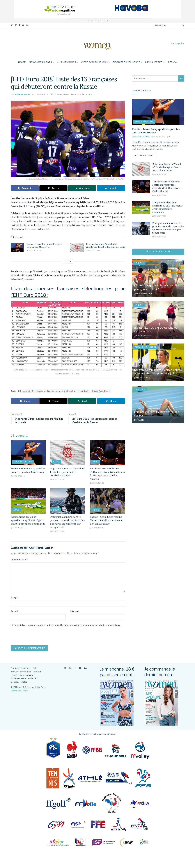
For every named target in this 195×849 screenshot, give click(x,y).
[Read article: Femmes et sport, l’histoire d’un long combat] (158, 404)
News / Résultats (40, 62)
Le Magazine (177, 43)
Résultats (87, 94)
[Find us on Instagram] (16, 25)
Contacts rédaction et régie (24, 668)
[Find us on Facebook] (19, 25)
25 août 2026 (58, 531)
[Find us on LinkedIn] (27, 25)
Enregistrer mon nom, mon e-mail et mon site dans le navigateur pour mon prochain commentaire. (67, 625)
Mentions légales (19, 682)
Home (22, 62)
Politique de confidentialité (23, 678)
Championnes (66, 62)
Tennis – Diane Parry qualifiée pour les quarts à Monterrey (45, 245)
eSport (14, 675)
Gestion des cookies (19, 691)
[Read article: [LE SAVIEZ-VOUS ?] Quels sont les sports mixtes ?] (158, 320)
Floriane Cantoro (21, 94)
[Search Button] (182, 25)
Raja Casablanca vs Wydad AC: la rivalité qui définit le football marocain (105, 245)
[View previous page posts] (65, 261)
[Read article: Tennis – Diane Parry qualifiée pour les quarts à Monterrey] (17, 247)
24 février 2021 (142, 378)
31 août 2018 (141, 336)
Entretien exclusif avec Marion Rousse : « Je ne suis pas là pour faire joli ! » (158, 371)
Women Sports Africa (21, 671)
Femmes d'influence (145, 347)
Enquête (139, 263)
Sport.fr (37, 671)
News (59, 94)
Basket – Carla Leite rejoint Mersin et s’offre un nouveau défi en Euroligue (106, 520)
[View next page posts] (70, 261)
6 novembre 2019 (143, 293)
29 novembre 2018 (44, 94)
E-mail (15, 611)
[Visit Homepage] (97, 43)
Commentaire (19, 559)
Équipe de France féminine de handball (56, 391)
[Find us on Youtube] (23, 25)
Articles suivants (145, 155)
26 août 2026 (34, 250)
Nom (14, 597)
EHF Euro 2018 (25, 391)
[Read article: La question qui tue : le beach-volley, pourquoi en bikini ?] (158, 278)
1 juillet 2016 (141, 420)
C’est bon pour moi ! (94, 62)
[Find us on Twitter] (12, 25)
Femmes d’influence (126, 62)
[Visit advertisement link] (97, 9)
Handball (84, 391)
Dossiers (140, 389)
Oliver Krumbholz (101, 391)
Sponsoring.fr (26, 675)
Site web (74, 611)
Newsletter (153, 62)
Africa (172, 62)
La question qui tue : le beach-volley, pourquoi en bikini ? (156, 287)
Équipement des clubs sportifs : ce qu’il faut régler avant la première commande (28, 520)
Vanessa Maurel (142, 137)
